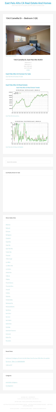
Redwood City (9, 303)
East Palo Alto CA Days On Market (14, 147)
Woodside (8, 340)
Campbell (8, 238)
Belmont (8, 228)
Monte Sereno (9, 282)
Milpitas (8, 279)
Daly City (8, 245)
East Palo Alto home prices (12, 116)
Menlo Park (9, 272)
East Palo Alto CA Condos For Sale (14, 76)
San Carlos (8, 313)
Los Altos (8, 262)
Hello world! (9, 365)
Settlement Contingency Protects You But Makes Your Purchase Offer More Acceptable (28, 358)
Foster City (8, 252)
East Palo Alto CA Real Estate (16, 85)
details (28, 70)
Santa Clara (8, 323)
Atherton (8, 224)
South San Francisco (11, 330)
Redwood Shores (10, 306)
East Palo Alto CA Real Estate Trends (28, 87)
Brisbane (8, 231)
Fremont (8, 255)
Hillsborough (9, 258)
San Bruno (8, 310)
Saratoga (8, 327)
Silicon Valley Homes (14, 408)
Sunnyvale (8, 334)
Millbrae (8, 276)
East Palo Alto (9, 248)
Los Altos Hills (9, 265)
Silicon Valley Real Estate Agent (25, 398)
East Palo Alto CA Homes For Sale (18, 74)
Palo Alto (8, 296)
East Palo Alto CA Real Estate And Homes (28, 3)
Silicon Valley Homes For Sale (39, 408)
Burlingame (8, 235)
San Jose (8, 317)
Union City (8, 337)
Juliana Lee (24, 397)
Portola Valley (9, 299)
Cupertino (8, 241)
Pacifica (8, 293)
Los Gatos (8, 269)
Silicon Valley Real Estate (26, 408)
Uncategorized (9, 385)
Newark (8, 289)
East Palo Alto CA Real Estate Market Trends (15, 404)
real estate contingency (11, 382)
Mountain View (9, 286)
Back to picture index (11, 55)
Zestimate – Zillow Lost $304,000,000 (15, 361)
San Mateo (8, 320)
